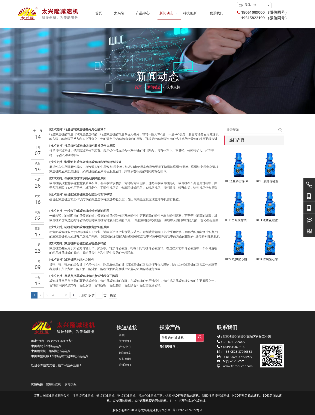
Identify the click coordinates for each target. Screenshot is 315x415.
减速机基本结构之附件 (79, 259)
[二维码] (309, 231)
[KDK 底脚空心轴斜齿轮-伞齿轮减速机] (269, 241)
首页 (122, 335)
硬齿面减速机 (105, 395)
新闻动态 (125, 353)
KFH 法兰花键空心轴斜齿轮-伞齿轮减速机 (268, 220)
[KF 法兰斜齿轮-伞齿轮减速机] (238, 163)
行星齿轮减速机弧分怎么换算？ (85, 129)
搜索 (280, 129)
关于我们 (125, 341)
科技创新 (125, 359)
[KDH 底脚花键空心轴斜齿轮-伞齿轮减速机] (269, 163)
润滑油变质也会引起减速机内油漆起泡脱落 (92, 162)
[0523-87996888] (309, 184)
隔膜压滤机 (53, 384)
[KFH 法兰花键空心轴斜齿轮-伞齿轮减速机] (269, 202)
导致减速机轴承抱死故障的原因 (85, 178)
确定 (113, 295)
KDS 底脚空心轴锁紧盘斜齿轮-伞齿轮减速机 (237, 259)
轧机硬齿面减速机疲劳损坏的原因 (86, 227)
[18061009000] (309, 196)
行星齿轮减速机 (82, 395)
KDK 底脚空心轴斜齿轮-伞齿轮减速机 (268, 259)
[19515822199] (309, 207)
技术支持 (56, 129)
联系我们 (125, 365)
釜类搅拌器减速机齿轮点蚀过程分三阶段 (91, 276)
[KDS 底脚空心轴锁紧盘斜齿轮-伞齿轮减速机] (238, 241)
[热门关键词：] (200, 338)
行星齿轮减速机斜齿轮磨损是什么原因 (89, 145)
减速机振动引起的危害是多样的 (85, 243)
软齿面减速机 (126, 395)
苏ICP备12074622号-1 (187, 410)
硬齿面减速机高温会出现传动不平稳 (88, 194)
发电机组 (70, 384)
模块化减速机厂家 (150, 395)
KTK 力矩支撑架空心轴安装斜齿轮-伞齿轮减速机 (237, 220)
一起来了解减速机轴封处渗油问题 (86, 211)
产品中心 (125, 347)
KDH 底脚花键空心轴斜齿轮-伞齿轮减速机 (268, 181)
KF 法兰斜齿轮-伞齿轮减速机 (238, 181)
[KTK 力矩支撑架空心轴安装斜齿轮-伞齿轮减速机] (238, 202)
